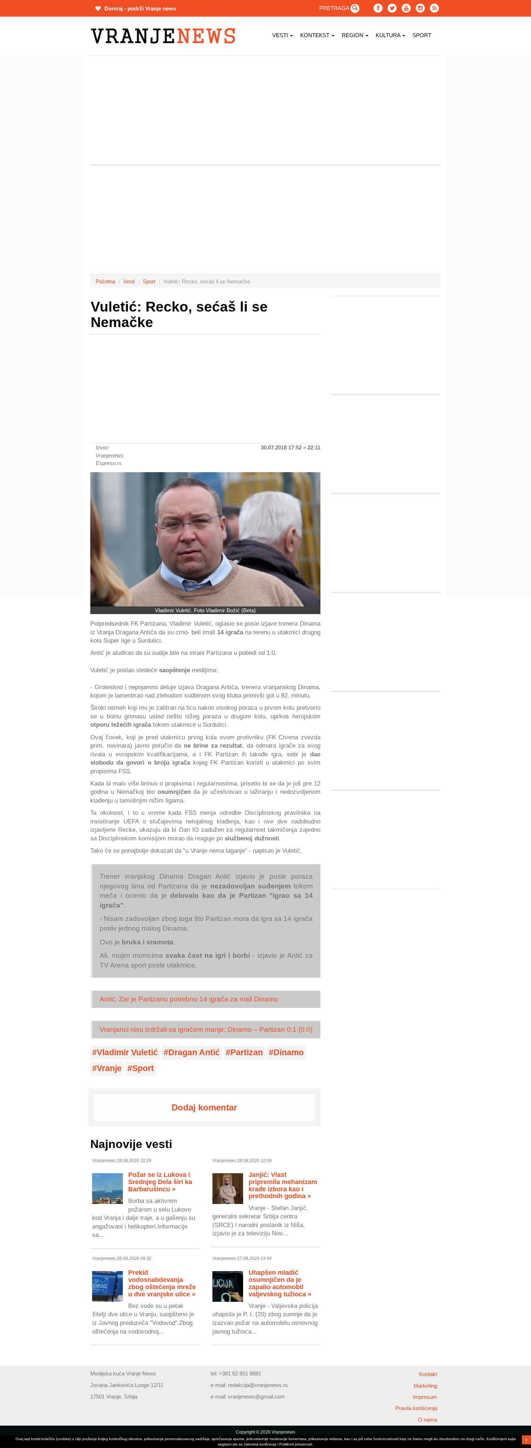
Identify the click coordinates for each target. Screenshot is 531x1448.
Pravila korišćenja (416, 1408)
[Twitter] (392, 8)
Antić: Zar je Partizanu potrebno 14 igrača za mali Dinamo (189, 999)
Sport (422, 35)
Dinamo (288, 1052)
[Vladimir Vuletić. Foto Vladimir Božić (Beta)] (205, 539)
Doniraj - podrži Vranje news (139, 8)
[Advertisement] (56, 164)
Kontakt (428, 1374)
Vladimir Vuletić (127, 1052)
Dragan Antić (194, 1052)
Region (353, 35)
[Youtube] (406, 8)
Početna (105, 281)
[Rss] (434, 8)
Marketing (425, 1386)
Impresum (425, 1397)
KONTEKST (315, 35)
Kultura (389, 35)
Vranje (109, 1068)
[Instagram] (420, 8)
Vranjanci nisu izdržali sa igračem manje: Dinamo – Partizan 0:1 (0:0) (206, 1029)
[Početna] (166, 36)
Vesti (280, 35)
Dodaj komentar (204, 1107)
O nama (427, 1420)
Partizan (246, 1052)
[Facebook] (378, 8)
